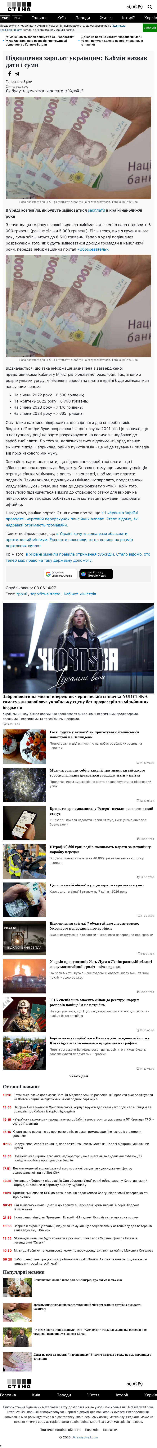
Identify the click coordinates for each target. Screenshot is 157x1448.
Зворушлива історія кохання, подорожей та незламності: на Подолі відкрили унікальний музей (81, 1146)
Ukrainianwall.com (85, 1437)
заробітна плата (45, 594)
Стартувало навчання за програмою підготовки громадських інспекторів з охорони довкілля (77, 1134)
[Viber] (25, 74)
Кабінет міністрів (80, 594)
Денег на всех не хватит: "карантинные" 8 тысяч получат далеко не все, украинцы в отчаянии (112, 40)
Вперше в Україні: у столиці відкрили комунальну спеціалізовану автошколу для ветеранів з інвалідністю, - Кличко (83, 1228)
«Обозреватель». (93, 249)
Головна (40, 17)
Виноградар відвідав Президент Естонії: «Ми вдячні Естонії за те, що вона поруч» (76, 1217)
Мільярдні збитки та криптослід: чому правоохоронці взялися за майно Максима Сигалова (83, 1250)
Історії (128, 17)
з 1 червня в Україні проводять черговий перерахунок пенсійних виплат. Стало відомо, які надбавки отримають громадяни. (72, 519)
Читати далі (78, 1076)
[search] (150, 7)
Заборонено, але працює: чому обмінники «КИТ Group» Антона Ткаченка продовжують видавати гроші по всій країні (80, 1261)
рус (17, 18)
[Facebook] (9, 74)
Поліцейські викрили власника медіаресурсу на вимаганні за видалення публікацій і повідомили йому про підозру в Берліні (78, 1158)
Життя (106, 17)
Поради (82, 17)
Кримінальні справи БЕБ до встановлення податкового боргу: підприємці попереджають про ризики (81, 1195)
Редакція (92, 1430)
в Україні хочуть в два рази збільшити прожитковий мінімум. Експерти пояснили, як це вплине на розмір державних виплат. (69, 539)
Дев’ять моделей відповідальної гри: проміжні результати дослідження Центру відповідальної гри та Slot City (72, 1170)
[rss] (139, 6)
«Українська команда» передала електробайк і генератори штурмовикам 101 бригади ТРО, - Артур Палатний (83, 1121)
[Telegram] (17, 74)
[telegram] (128, 6)
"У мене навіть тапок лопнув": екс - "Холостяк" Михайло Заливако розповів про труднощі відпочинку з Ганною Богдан (40, 40)
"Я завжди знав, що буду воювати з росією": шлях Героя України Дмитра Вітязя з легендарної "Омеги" (75, 1240)
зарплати (96, 210)
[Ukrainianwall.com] (19, 6)
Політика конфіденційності (60, 1430)
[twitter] (134, 6)
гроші (21, 594)
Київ (61, 17)
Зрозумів (150, 27)
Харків (150, 17)
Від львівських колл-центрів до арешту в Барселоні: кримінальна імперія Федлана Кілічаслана (76, 1207)
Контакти (110, 1430)
